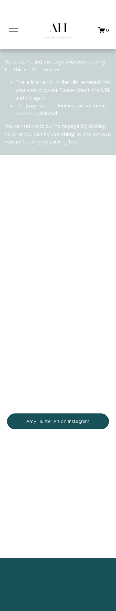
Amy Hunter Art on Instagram (58, 421)
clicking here (65, 142)
